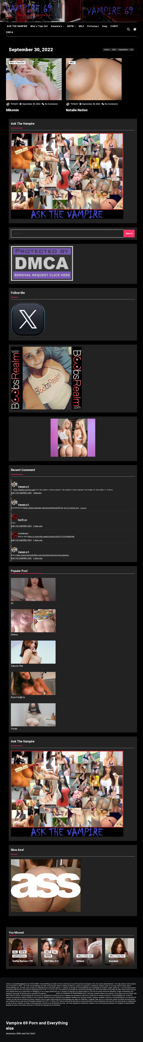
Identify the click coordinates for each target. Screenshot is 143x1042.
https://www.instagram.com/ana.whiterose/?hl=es (43, 508)
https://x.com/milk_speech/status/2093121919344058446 (51, 537)
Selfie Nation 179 (22, 961)
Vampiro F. (23, 486)
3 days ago (37, 558)
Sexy (104, 26)
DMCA (9, 32)
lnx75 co (22, 520)
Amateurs (57, 26)
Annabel (113, 961)
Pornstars (93, 26)
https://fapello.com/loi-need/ (24, 490)
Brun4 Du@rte (18, 697)
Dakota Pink (17, 666)
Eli (12, 603)
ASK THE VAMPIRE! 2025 (21, 493)
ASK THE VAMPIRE (16, 26)
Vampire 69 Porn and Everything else (37, 1025)
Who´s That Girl (39, 26)
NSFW (70, 26)
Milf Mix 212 (51, 961)
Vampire (14, 104)
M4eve (14, 634)
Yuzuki (14, 728)
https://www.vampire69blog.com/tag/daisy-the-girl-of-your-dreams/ (42, 555)
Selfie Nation (19, 956)
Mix (15, 952)
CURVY (114, 26)
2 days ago (37, 526)
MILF (81, 26)
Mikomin (12, 110)
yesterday (37, 493)
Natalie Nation (77, 110)
